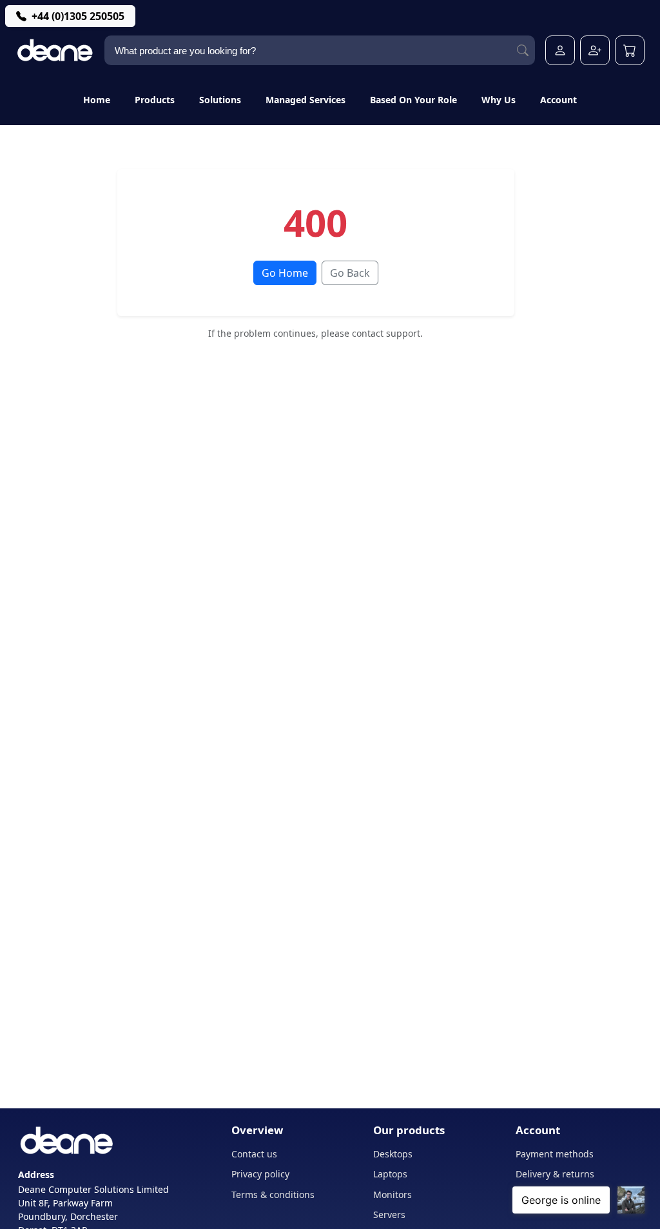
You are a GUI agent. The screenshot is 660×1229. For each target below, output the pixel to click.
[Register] (595, 50)
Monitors (392, 1194)
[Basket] (630, 50)
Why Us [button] (498, 100)
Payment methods (555, 1154)
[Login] (560, 50)
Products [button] (155, 100)
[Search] (523, 50)
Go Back (350, 273)
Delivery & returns (555, 1174)
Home (96, 100)
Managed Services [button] (305, 100)
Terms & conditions (273, 1194)
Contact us (254, 1154)
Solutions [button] (220, 100)
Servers (389, 1214)
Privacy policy (260, 1174)
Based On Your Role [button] (413, 100)
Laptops (390, 1174)
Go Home (285, 273)
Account (558, 100)
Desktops (392, 1154)
